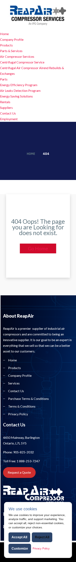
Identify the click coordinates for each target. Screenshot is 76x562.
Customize (20, 548)
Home (4, 34)
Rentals (5, 102)
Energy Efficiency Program (18, 85)
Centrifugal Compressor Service (22, 62)
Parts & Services (11, 51)
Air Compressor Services (17, 56)
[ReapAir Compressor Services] (38, 15)
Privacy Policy (18, 414)
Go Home (38, 248)
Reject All (42, 537)
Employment (9, 119)
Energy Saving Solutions (16, 96)
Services (14, 383)
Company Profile (12, 39)
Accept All (19, 537)
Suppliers (6, 107)
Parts (3, 79)
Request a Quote (19, 472)
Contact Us (8, 113)
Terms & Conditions (21, 406)
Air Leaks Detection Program (20, 90)
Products (6, 45)
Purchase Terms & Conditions (28, 398)
